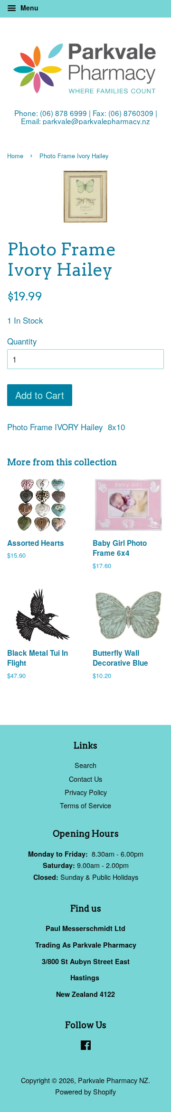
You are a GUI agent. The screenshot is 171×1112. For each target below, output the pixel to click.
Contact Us (85, 779)
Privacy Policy (86, 792)
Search (85, 765)
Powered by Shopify (85, 1091)
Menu (28, 7)
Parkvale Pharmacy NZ (113, 1080)
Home (15, 155)
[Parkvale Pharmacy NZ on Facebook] (85, 1046)
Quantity (22, 341)
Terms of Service (85, 805)
